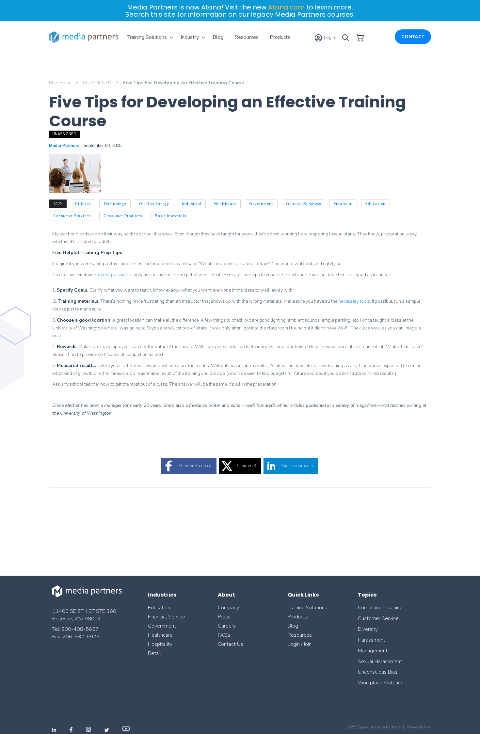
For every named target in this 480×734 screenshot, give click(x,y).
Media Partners (65, 145)
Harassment (371, 640)
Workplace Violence (381, 682)
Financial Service (166, 616)
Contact (412, 37)
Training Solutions (307, 607)
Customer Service (378, 618)
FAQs (224, 635)
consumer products (123, 216)
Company (228, 607)
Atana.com (286, 7)
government (261, 203)
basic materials (170, 216)
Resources (300, 635)
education (375, 203)
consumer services (72, 216)
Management (373, 650)
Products (298, 616)
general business (303, 203)
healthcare (225, 203)
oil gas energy (154, 203)
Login (329, 37)
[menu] (209, 37)
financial (343, 203)
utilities (83, 203)
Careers (227, 626)
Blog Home (60, 83)
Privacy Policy (418, 727)
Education (159, 607)
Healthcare (160, 635)
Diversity (368, 629)
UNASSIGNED (97, 83)
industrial (191, 203)
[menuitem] (148, 37)
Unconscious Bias (377, 672)
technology (115, 203)
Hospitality (160, 644)
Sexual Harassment (380, 661)
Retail (155, 653)
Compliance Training (380, 607)
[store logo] (85, 37)
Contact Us (230, 644)
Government (162, 626)
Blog (293, 626)
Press (224, 616)
